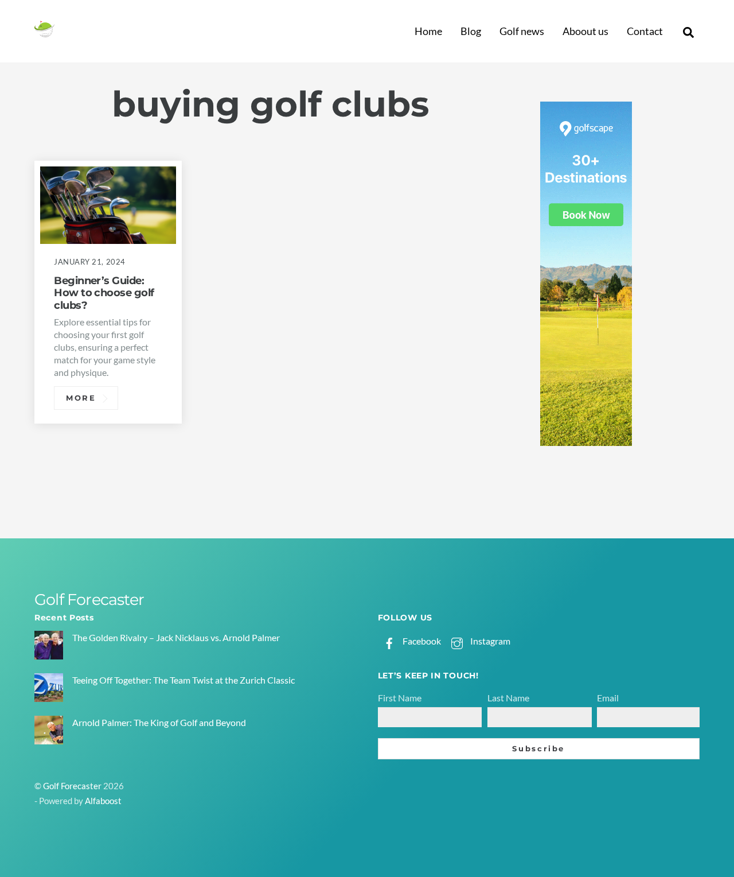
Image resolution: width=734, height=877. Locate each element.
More (81, 397)
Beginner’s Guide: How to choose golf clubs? (104, 293)
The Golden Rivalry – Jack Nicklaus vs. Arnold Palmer (176, 637)
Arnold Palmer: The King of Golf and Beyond (159, 722)
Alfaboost (103, 801)
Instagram (489, 640)
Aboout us (585, 31)
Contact (645, 31)
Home (428, 31)
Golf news (521, 31)
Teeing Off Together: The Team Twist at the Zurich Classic (183, 679)
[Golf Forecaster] (44, 32)
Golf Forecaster (72, 786)
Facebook (421, 640)
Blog (470, 31)
